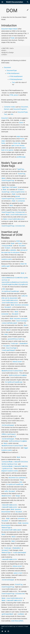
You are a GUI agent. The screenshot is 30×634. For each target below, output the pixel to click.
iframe (22, 139)
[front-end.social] (2, 631)
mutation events (6, 259)
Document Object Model (9, 29)
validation (13, 250)
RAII (4, 289)
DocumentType (12, 70)
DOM (17, 241)
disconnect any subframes (17, 477)
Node (12, 38)
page (18, 136)
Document (7, 67)
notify (6, 491)
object (3, 141)
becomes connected (21, 305)
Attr (12, 114)
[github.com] (8, 631)
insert (20, 243)
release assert (17, 361)
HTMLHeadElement (15, 76)
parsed (17, 196)
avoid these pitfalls (17, 621)
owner (21, 122)
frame (3, 143)
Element (6, 109)
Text (13, 82)
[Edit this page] (28, 10)
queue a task (18, 573)
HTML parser (13, 95)
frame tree (17, 143)
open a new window (17, 145)
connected (21, 201)
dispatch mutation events (9, 471)
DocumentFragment (19, 109)
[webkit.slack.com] (5, 631)
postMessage (21, 157)
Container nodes (9, 107)
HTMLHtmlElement (13, 73)
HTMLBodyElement (15, 79)
